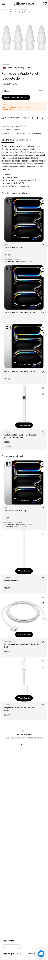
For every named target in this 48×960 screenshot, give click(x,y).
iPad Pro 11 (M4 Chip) (12, 247)
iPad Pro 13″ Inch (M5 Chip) (15, 510)
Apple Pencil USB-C (12, 581)
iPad (15, 9)
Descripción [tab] (7, 140)
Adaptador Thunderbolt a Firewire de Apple (20, 709)
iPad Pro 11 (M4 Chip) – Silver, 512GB (19, 312)
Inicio (3, 9)
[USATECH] (24, 4)
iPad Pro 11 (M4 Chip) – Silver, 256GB (19, 371)
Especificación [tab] (23, 140)
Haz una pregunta (12, 118)
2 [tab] (23, 744)
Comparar (42, 206)
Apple (10, 9)
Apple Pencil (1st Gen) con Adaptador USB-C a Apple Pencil (20, 436)
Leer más (24, 306)
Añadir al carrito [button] (24, 364)
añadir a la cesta (24, 238)
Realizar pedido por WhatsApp (15, 97)
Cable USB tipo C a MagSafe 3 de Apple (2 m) (21, 645)
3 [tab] (24, 744)
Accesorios (23, 9)
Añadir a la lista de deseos (43, 245)
